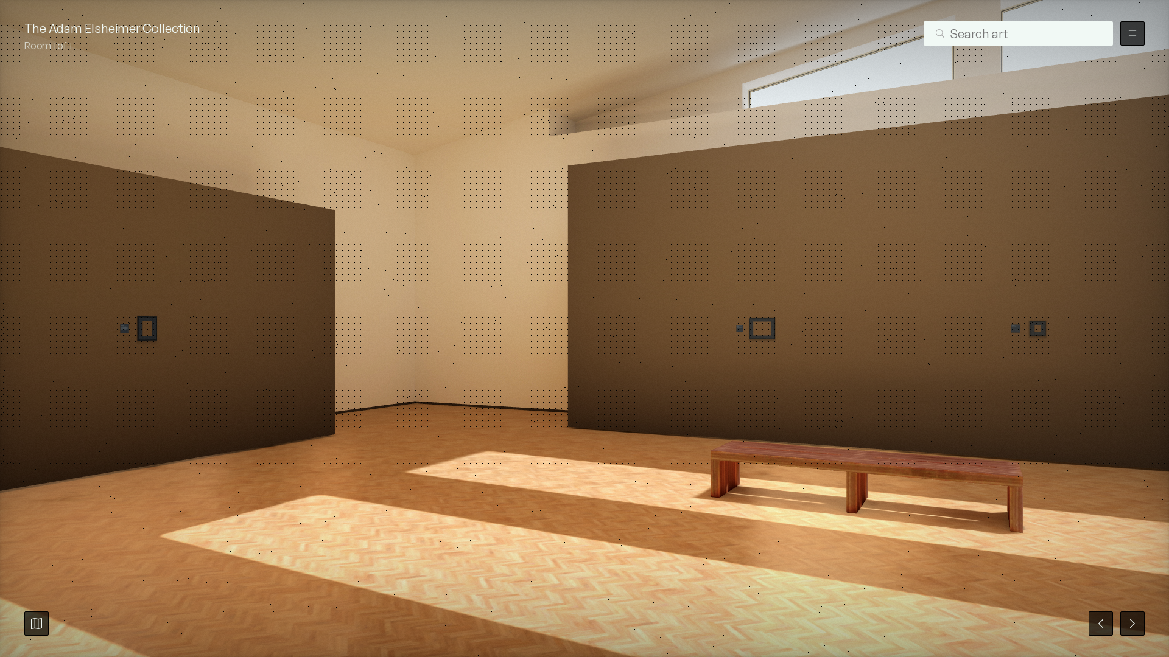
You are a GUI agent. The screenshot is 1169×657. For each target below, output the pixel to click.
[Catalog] (36, 623)
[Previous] (1101, 623)
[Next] (1132, 623)
